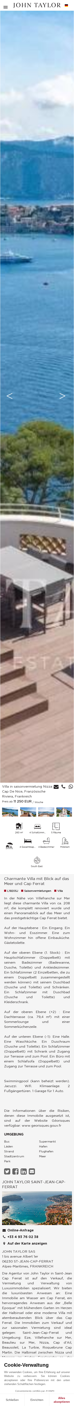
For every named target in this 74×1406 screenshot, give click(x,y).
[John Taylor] (37, 5)
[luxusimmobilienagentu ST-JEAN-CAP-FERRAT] (37, 1209)
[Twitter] (7, 1171)
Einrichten (36, 1399)
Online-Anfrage (20, 1230)
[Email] (32, 1171)
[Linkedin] (24, 1171)
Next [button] (62, 396)
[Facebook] (16, 1171)
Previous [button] (9, 396)
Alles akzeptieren (62, 1399)
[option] (37, 396)
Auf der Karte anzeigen (26, 1243)
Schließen (12, 1399)
